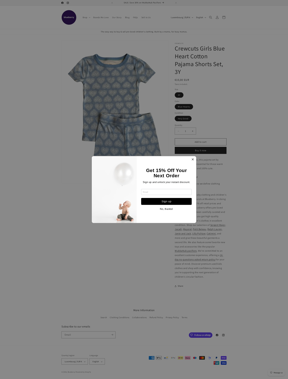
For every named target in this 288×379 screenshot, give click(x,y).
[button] (193, 159)
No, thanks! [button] (166, 209)
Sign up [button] (166, 201)
